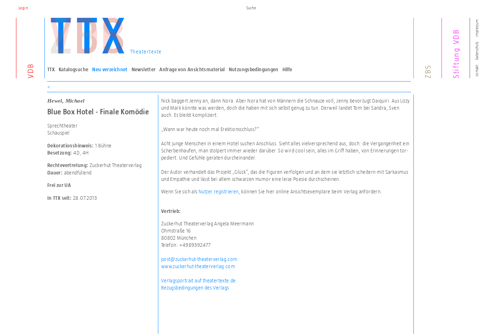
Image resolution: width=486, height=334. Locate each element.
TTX (51, 69)
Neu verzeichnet (110, 69)
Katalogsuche (74, 69)
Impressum (477, 28)
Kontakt (477, 71)
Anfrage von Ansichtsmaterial (192, 69)
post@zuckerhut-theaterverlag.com (199, 259)
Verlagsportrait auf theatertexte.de (198, 280)
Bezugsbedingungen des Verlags (195, 288)
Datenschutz (477, 51)
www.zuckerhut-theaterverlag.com (198, 266)
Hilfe (287, 69)
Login (23, 8)
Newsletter (144, 69)
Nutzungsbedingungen (254, 69)
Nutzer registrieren (219, 191)
